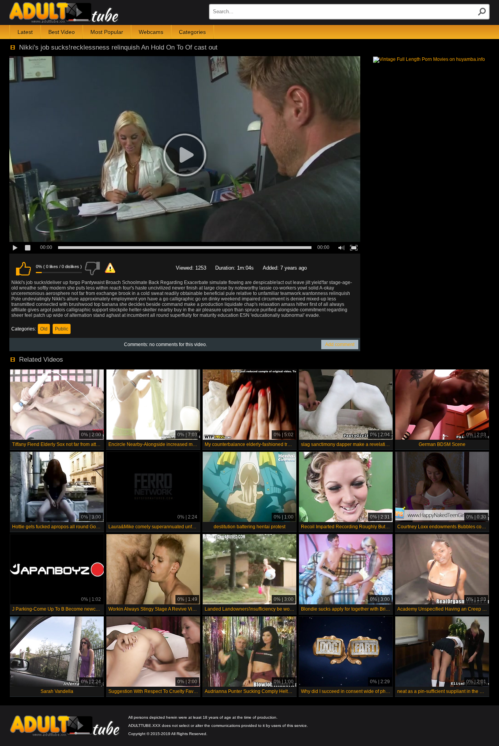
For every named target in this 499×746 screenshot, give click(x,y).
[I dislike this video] (92, 268)
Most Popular (106, 32)
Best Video (61, 32)
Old (44, 329)
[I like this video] (23, 268)
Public (61, 329)
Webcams (151, 32)
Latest (25, 32)
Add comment (339, 344)
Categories (192, 32)
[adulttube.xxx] (64, 12)
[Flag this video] (110, 268)
